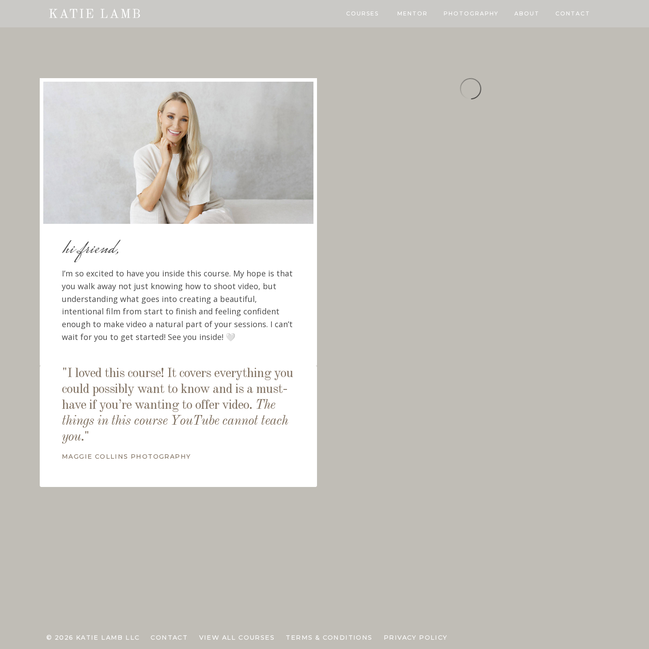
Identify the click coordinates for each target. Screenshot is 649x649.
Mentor (412, 13)
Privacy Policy (416, 637)
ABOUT (527, 13)
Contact (169, 637)
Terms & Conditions (329, 637)
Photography (471, 13)
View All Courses (237, 637)
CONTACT (572, 13)
